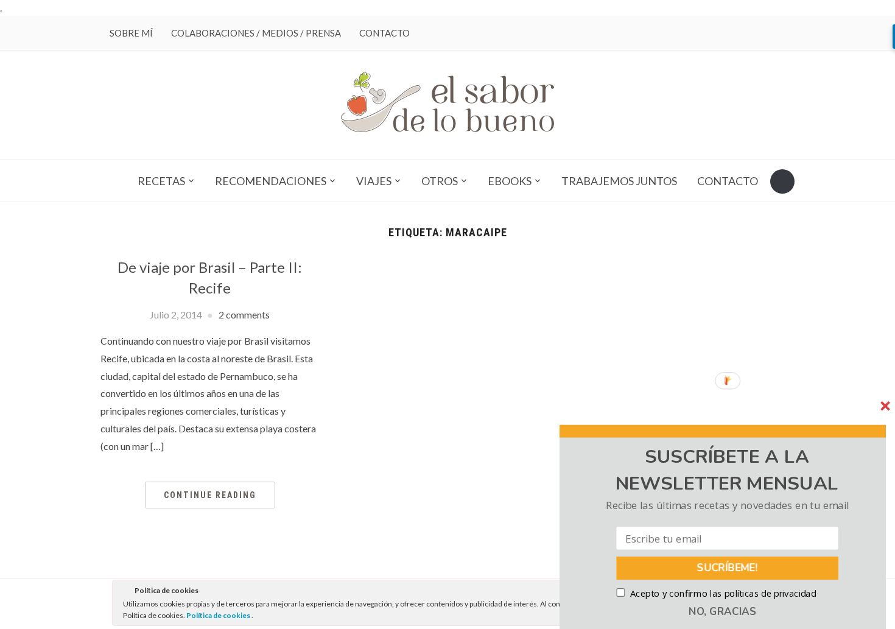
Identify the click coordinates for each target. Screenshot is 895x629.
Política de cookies (218, 615)
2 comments (244, 314)
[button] (727, 470)
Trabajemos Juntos (619, 181)
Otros (439, 181)
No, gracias (722, 611)
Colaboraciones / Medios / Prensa (256, 32)
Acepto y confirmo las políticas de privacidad (723, 593)
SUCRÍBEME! (727, 568)
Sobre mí (131, 32)
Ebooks (510, 181)
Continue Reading (210, 495)
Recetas (161, 181)
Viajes (373, 181)
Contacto (384, 32)
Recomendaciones (270, 181)
